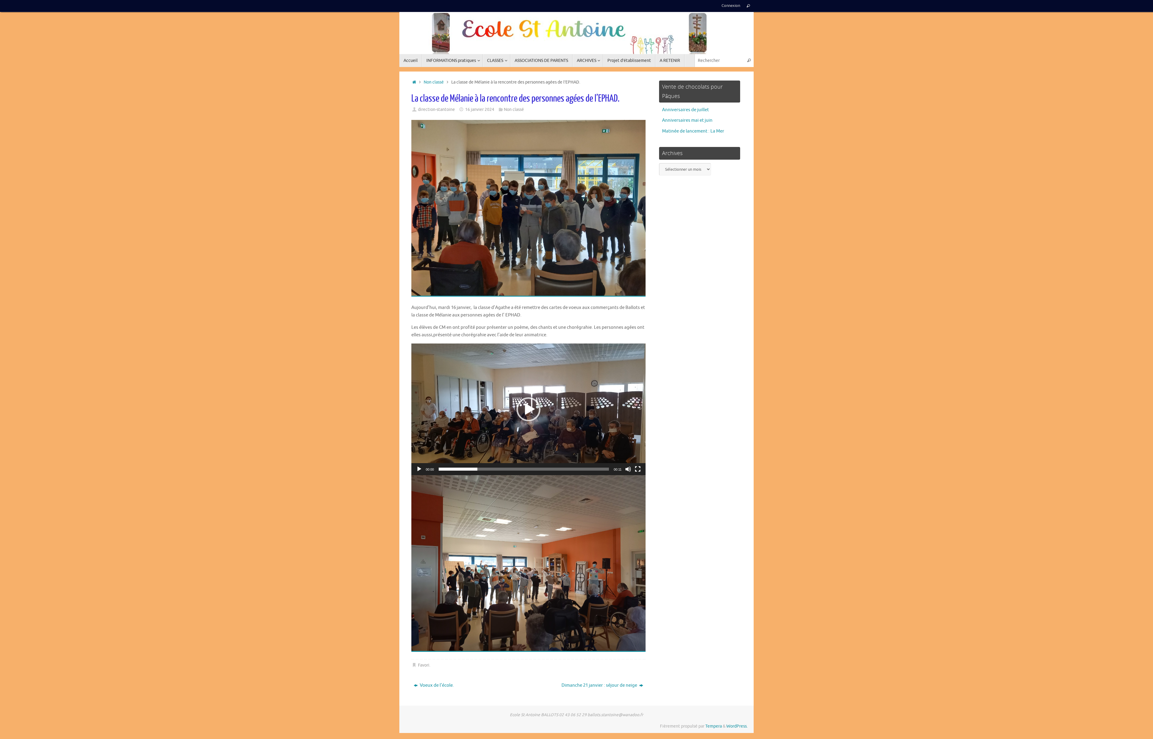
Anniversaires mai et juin (687, 120)
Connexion (731, 5)
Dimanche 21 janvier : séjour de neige (599, 685)
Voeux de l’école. (436, 685)
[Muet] (628, 469)
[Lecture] (419, 469)
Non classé (434, 82)
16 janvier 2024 (479, 109)
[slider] (524, 469)
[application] (528, 409)
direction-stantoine (436, 109)
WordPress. (737, 726)
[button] (528, 409)
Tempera (713, 726)
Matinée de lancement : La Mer (693, 131)
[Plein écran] (638, 469)
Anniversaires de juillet (685, 110)
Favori (423, 665)
